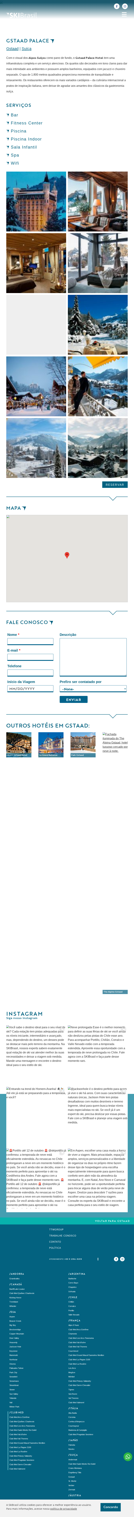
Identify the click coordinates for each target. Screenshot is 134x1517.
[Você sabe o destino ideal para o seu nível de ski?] (36, 1055)
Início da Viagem (21, 682)
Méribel (71, 1377)
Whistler (12, 1306)
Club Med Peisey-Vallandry (20, 1456)
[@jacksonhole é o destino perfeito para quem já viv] (98, 1117)
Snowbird (13, 1377)
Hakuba (71, 1445)
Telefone (14, 666)
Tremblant (13, 1302)
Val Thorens (73, 1398)
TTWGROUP (56, 1229)
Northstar (13, 1360)
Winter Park (14, 1407)
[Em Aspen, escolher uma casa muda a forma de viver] (98, 1178)
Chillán (71, 1302)
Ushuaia (71, 1291)
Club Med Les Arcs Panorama (22, 1426)
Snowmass (14, 1381)
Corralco (72, 1306)
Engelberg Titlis (74, 1472)
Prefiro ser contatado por (81, 682)
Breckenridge (15, 1329)
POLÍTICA (55, 1248)
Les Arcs (72, 1368)
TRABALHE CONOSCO (62, 1235)
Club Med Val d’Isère (18, 1434)
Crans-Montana (75, 1468)
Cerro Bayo (73, 1283)
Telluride (12, 1398)
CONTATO (55, 1242)
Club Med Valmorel (17, 1469)
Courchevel (73, 1351)
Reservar (115, 484)
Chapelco (72, 1287)
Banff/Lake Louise (17, 1289)
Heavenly (13, 1342)
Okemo (12, 1364)
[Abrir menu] (124, 14)
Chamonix (72, 1334)
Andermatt (72, 1460)
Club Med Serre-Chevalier (20, 1464)
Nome (13, 635)
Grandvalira (14, 1279)
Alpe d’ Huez (73, 1325)
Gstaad (12, 48)
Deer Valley (14, 1338)
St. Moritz (72, 1481)
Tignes (71, 1390)
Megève (71, 1372)
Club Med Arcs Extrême (19, 1417)
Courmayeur (73, 1426)
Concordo (110, 1507)
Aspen (12, 1317)
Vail (10, 1402)
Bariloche (72, 1279)
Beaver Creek (15, 1321)
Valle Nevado (73, 1315)
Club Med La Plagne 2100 (20, 1447)
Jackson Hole (15, 1347)
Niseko (71, 1449)
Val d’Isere (72, 1394)
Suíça (26, 48)
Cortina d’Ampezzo (76, 1421)
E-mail (13, 650)
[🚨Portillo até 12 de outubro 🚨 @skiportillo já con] (36, 1178)
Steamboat (13, 1385)
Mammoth (13, 1355)
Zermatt (71, 1490)
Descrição (68, 635)
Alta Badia (72, 1413)
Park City (13, 1372)
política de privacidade (63, 1508)
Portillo (71, 1310)
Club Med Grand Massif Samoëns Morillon (27, 1443)
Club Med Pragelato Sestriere (21, 1460)
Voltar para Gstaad (112, 1221)
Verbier (71, 1485)
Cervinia (71, 1417)
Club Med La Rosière (18, 1451)
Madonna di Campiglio (77, 1430)
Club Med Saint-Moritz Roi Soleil (22, 1430)
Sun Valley (13, 1394)
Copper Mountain (16, 1334)
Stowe (12, 1390)
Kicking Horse (15, 1298)
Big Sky (12, 1325)
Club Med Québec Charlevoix (21, 1293)
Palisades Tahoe (16, 1368)
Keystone (13, 1351)
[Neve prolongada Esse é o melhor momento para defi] (98, 1055)
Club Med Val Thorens (18, 1439)
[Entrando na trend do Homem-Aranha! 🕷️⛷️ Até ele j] (36, 1117)
